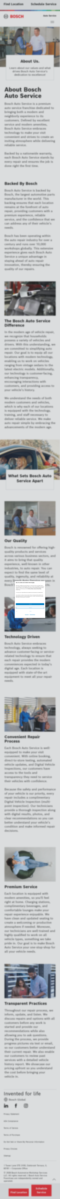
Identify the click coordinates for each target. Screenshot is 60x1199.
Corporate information (32, 614)
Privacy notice (27, 614)
